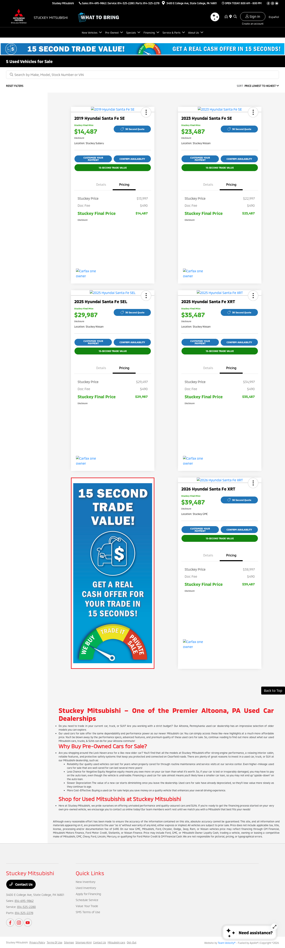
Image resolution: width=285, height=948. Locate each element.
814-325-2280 (125, 3)
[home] (227, 16)
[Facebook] (268, 3)
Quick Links (90, 873)
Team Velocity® (226, 942)
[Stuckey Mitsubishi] (42, 16)
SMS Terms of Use (88, 912)
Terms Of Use (54, 942)
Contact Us (23, 884)
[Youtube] (277, 3)
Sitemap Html (84, 942)
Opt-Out (131, 942)
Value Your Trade (87, 906)
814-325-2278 (151, 3)
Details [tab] (101, 184)
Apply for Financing (88, 894)
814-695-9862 (97, 3)
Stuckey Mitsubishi (17, 942)
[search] (235, 16)
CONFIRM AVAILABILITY (132, 159)
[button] (146, 112)
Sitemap (69, 942)
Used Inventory (86, 888)
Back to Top (273, 690)
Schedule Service (87, 900)
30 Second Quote (134, 129)
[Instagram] (272, 3)
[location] (163, 3)
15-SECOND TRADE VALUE (113, 167)
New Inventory (85, 882)
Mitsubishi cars (116, 942)
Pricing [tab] (124, 184)
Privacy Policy (37, 942)
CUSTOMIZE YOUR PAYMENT (93, 158)
